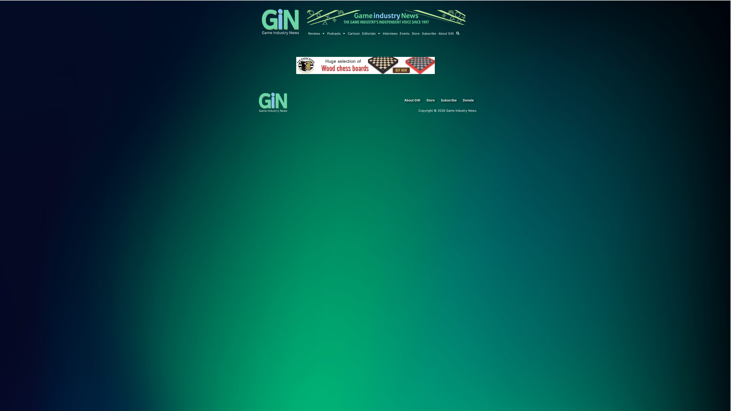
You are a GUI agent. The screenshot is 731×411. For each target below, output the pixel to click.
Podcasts (334, 33)
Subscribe (429, 33)
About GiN (446, 33)
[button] (458, 33)
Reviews (314, 33)
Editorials (369, 33)
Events (404, 33)
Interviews (390, 33)
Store (416, 33)
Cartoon (354, 33)
